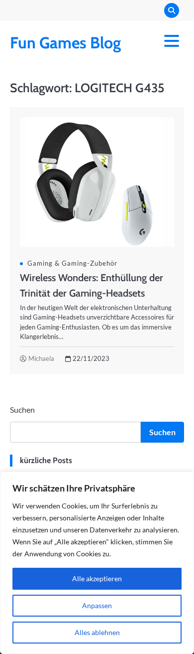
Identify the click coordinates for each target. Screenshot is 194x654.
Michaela (41, 358)
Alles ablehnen (97, 632)
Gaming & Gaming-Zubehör (72, 263)
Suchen (22, 409)
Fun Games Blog (65, 42)
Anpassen (97, 605)
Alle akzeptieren (97, 578)
